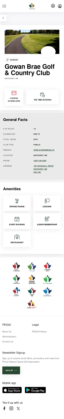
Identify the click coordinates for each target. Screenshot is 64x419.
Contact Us (7, 341)
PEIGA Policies (39, 331)
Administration (9, 336)
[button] (11, 370)
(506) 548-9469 (40, 160)
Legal (35, 324)
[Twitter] (18, 408)
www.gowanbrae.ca (44, 150)
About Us (6, 331)
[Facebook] (4, 408)
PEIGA (6, 324)
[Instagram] (11, 408)
